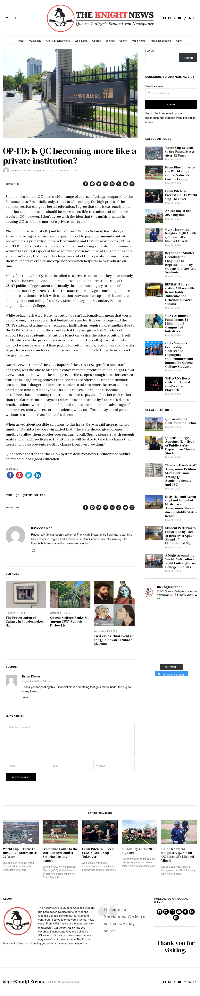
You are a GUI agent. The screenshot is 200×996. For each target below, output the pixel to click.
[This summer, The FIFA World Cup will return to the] (152, 609)
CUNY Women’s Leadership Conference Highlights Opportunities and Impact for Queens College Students (179, 355)
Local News (81, 40)
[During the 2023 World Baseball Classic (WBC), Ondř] (190, 609)
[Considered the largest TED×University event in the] (152, 632)
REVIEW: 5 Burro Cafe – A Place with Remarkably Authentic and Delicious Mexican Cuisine (179, 294)
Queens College (33, 495)
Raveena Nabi (23, 170)
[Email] (194, 18)
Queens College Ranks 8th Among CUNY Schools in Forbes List (69, 621)
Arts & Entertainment (58, 40)
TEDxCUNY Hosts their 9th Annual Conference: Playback (177, 384)
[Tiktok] (185, 18)
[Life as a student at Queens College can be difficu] (171, 644)
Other (179, 40)
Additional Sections (160, 40)
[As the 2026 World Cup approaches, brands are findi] (171, 609)
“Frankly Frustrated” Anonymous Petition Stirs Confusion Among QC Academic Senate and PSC (181, 475)
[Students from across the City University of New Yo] (171, 632)
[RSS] (190, 18)
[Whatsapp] (118, 183)
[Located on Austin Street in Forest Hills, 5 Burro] (152, 621)
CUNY (9, 495)
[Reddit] (125, 183)
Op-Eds (96, 40)
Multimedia (35, 40)
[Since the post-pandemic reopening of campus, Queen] (152, 655)
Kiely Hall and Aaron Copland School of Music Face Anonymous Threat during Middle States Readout (181, 506)
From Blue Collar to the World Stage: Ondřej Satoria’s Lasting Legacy (180, 173)
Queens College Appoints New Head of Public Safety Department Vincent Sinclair (180, 445)
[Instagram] (174, 18)
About (21, 40)
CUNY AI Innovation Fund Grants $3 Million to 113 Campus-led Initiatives (180, 323)
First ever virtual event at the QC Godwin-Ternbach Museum (113, 640)
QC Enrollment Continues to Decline (181, 421)
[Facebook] (164, 18)
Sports (123, 40)
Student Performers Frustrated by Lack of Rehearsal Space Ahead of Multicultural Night (180, 536)
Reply (26, 697)
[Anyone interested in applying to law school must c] (190, 655)
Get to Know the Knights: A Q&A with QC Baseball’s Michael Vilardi (180, 235)
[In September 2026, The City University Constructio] (190, 644)
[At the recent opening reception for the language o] (190, 632)
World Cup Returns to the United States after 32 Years (180, 151)
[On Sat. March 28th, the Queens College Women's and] (171, 621)
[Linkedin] (112, 183)
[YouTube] (179, 18)
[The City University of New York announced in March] (190, 621)
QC (17, 495)
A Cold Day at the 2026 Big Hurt (178, 213)
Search (149, 51)
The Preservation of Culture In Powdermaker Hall (24, 621)
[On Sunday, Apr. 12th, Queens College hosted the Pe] (171, 655)
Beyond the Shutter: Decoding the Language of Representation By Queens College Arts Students (180, 263)
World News (138, 40)
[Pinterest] (105, 183)
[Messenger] (92, 183)
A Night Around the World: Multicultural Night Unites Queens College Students (180, 561)
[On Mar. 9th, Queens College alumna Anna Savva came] (152, 644)
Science (110, 40)
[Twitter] (169, 18)
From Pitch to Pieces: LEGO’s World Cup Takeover (181, 195)
